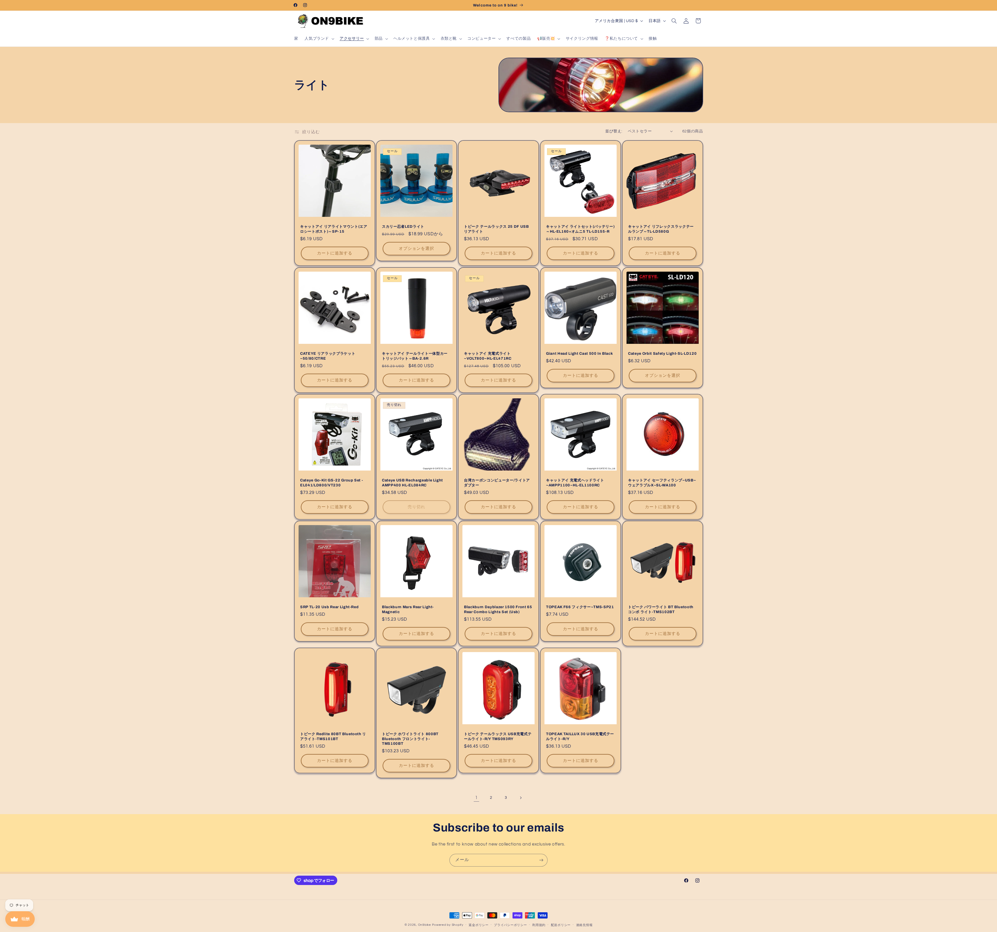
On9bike (424, 924)
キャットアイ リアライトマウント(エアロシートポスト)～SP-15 (333, 229)
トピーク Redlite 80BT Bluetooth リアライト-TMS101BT (333, 736)
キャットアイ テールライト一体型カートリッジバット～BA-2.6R (415, 355)
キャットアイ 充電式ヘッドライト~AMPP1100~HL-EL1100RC (575, 482)
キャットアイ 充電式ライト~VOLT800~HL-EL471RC (487, 355)
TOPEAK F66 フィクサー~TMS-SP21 (580, 607)
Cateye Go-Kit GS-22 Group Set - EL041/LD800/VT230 (331, 482)
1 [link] (476, 797)
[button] (318, 38)
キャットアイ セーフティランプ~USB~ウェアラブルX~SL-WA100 (662, 482)
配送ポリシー (561, 925)
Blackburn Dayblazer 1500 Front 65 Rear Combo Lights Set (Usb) (498, 609)
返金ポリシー (478, 925)
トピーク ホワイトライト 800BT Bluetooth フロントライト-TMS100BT (410, 739)
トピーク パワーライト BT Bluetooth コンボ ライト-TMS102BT (660, 609)
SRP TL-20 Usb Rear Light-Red (329, 607)
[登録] (541, 860)
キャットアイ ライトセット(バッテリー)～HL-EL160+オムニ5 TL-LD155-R (580, 229)
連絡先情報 (584, 925)
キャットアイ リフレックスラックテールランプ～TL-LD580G (661, 229)
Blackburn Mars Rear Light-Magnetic (408, 609)
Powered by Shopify (447, 924)
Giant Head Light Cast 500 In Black (579, 353)
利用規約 (538, 925)
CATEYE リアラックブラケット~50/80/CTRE (327, 355)
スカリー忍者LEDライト (403, 227)
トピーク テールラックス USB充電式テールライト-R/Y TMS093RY (497, 736)
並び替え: (613, 131)
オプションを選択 (416, 248)
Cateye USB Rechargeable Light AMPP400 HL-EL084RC (412, 482)
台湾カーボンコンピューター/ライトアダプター (497, 482)
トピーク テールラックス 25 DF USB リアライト (496, 229)
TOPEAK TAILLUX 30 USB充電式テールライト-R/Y (580, 736)
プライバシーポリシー (510, 925)
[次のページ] (521, 798)
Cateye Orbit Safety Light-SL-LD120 (662, 353)
